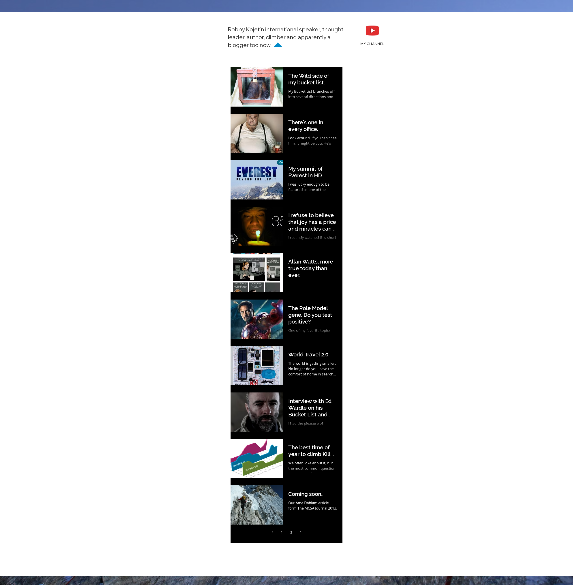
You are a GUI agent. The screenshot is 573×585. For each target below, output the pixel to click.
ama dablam (360, 409)
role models (372, 551)
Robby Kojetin (361, 374)
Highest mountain (377, 339)
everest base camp (365, 466)
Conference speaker (366, 325)
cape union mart (381, 417)
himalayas (358, 487)
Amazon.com (360, 311)
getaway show (378, 473)
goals (354, 480)
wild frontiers (368, 565)
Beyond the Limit (363, 317)
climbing (382, 424)
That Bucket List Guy (366, 388)
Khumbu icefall (362, 346)
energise (374, 459)
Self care (357, 381)
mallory (356, 508)
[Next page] (301, 532)
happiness (369, 480)
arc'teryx (378, 409)
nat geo (356, 537)
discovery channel (364, 445)
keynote (356, 494)
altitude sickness (363, 402)
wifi (353, 565)
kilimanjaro (359, 501)
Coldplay (384, 317)
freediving (358, 473)
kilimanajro (373, 494)
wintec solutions (363, 572)
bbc (390, 409)
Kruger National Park (366, 353)
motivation (358, 523)
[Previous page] (272, 532)
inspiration (376, 487)
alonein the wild (381, 395)
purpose (380, 544)
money (384, 516)
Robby (380, 367)
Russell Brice (383, 374)
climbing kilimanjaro (366, 431)
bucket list (358, 417)
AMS (360, 303)
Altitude (372, 303)
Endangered (383, 332)
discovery (358, 438)
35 (352, 303)
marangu (371, 508)
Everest (356, 339)
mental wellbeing (363, 516)
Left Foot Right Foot (365, 360)
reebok (356, 551)
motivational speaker (366, 530)
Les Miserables (362, 367)
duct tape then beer (366, 452)
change (356, 424)
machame (377, 501)
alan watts (358, 395)
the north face (376, 558)
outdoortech (373, 537)
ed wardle (358, 459)
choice (369, 424)
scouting (357, 558)
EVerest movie (361, 332)
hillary (384, 480)
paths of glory (361, 544)
